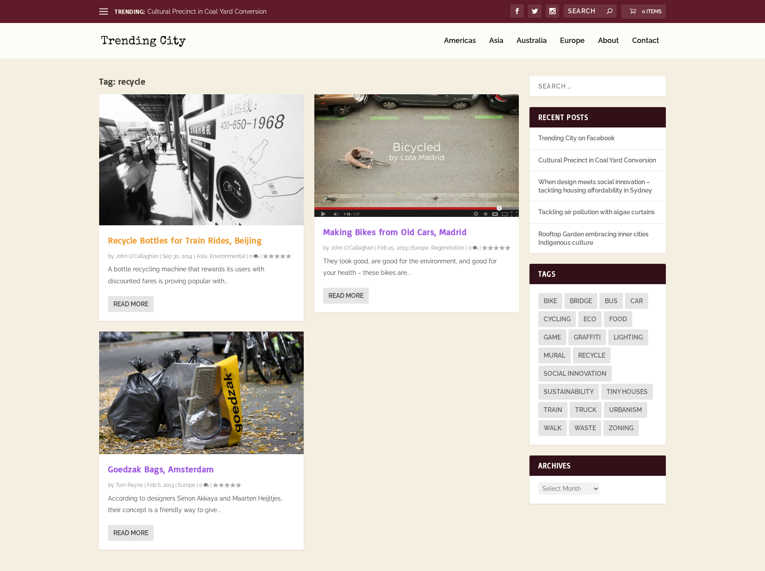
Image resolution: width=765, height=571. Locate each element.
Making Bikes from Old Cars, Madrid (395, 231)
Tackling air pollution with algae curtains (596, 212)
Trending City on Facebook (576, 138)
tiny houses (627, 391)
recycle (591, 355)
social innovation (575, 373)
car (636, 301)
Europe (572, 41)
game (552, 337)
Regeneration (447, 248)
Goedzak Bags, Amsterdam (161, 469)
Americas (460, 41)
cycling (557, 319)
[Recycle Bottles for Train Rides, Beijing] (201, 159)
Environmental (227, 256)
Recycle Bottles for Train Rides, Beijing (185, 240)
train (553, 409)
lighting (628, 337)
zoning (621, 428)
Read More (130, 304)
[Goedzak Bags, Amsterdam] (201, 393)
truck (585, 409)
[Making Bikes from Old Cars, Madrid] (416, 155)
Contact (645, 41)
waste (585, 428)
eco (589, 319)
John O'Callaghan (137, 256)
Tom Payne (129, 485)
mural (554, 355)
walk (552, 428)
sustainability (569, 391)
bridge (581, 301)
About (608, 41)
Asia (496, 41)
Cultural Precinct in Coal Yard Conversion (207, 11)
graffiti (587, 337)
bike (550, 301)
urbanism (625, 409)
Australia (532, 41)
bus (611, 301)
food (618, 319)
